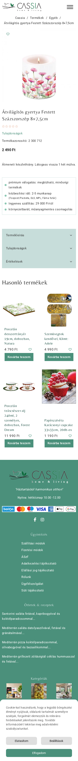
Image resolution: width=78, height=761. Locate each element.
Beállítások (56, 741)
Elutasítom (21, 741)
